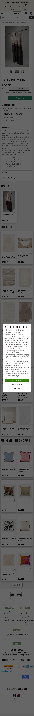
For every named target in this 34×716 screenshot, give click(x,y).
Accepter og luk (17, 380)
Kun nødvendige (17, 384)
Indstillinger (17, 388)
